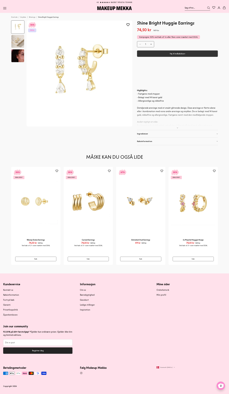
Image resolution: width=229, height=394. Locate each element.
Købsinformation (11, 295)
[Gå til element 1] (17, 27)
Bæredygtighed (87, 295)
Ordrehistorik (163, 290)
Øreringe (32, 17)
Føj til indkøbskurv (177, 53)
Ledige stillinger (87, 305)
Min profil (161, 295)
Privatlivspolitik (10, 309)
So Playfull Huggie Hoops (193, 240)
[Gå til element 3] (17, 55)
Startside (14, 17)
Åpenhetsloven (10, 315)
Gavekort (84, 300)
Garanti (6, 305)
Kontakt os (8, 290)
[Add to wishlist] (128, 24)
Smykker (23, 17)
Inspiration (85, 309)
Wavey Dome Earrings (36, 240)
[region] (114, 2)
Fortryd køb (8, 300)
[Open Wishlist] (213, 7)
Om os (83, 290)
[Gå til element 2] (17, 41)
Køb (35, 259)
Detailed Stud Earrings (140, 240)
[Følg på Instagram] (81, 373)
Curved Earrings (88, 240)
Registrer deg (38, 350)
